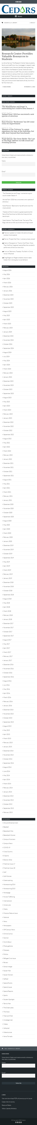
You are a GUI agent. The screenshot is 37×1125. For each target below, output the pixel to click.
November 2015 (9, 714)
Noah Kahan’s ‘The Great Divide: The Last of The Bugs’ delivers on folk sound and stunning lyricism (18, 141)
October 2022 (8, 430)
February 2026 (8, 286)
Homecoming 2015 (9, 888)
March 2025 (7, 323)
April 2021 (7, 488)
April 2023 (7, 406)
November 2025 (9, 299)
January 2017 (8, 660)
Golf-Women (8, 876)
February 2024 (8, 373)
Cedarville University (8, 1102)
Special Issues (8, 987)
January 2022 (8, 459)
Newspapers (7, 925)
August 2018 (7, 599)
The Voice (6, 1012)
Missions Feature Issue (11, 913)
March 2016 (7, 697)
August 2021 (7, 480)
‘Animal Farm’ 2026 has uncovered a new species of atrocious (18, 115)
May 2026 (7, 274)
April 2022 (7, 447)
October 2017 (8, 631)
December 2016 (8, 664)
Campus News (8, 843)
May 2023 (7, 401)
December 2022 (8, 422)
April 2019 (7, 566)
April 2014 (7, 779)
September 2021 (9, 475)
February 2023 (8, 414)
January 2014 (8, 792)
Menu (19, 16)
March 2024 (7, 369)
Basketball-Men (8, 831)
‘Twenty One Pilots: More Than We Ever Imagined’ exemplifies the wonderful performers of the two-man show (19, 245)
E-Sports (6, 856)
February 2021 (8, 496)
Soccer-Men (7, 970)
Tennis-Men (7, 1003)
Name (3, 161)
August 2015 (7, 726)
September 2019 (9, 558)
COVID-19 (7, 847)
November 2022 (9, 426)
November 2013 (9, 800)
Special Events (8, 983)
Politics (6, 954)
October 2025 (8, 303)
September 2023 (9, 393)
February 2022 (8, 455)
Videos (6, 1024)
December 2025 (8, 295)
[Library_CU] (18, 39)
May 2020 (7, 525)
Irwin (5, 251)
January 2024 (8, 377)
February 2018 (8, 615)
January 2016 (8, 705)
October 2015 (8, 718)
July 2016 (7, 685)
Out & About (7, 942)
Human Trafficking (9, 897)
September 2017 (9, 636)
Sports (6, 995)
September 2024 (9, 348)
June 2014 (7, 771)
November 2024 (9, 340)
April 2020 (7, 529)
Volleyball (7, 1028)
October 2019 (8, 553)
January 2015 (8, 746)
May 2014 (7, 775)
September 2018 (9, 594)
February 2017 (8, 656)
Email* (4, 171)
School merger (8, 966)
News (5, 921)
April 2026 (7, 278)
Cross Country (8, 851)
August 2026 (7, 270)
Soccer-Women (8, 975)
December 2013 (8, 796)
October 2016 (8, 673)
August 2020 (7, 521)
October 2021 (8, 471)
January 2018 (8, 619)
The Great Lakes (8, 1007)
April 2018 (7, 607)
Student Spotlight (9, 999)
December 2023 (8, 381)
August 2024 (7, 352)
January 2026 (8, 291)
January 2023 (8, 418)
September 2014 (9, 763)
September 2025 (9, 307)
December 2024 (8, 336)
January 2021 (8, 500)
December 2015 (8, 709)
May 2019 (7, 562)
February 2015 (8, 742)
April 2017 (7, 648)
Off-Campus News (9, 929)
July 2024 (7, 356)
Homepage (7, 892)
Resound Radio (6, 1105)
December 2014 (8, 751)
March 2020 (7, 533)
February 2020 (8, 537)
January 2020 (8, 541)
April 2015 (7, 734)
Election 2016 (8, 860)
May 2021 (7, 484)
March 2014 (7, 783)
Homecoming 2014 (9, 884)
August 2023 (7, 397)
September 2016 (9, 677)
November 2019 (9, 549)
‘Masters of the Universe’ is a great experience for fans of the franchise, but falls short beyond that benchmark (18, 131)
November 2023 (9, 385)
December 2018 (8, 582)
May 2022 (7, 443)
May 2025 (7, 315)
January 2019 (8, 578)
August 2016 (7, 681)
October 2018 (8, 590)
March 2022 (7, 451)
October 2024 (8, 344)
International (8, 901)
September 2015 (9, 722)
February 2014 (8, 788)
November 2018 (9, 586)
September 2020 (9, 516)
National (6, 917)
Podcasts (6, 950)
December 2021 (8, 463)
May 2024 (7, 360)
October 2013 (8, 804)
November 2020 (9, 508)
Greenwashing (8, 880)
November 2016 (9, 668)
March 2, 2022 (30, 86)
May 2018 (7, 603)
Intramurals (7, 905)
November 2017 (9, 627)
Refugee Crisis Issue (10, 958)
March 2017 (7, 652)
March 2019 (7, 570)
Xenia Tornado (8, 1036)
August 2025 (7, 311)
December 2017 (8, 623)
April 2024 (7, 365)
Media (5, 909)
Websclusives (8, 1032)
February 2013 (8, 812)
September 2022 (9, 434)
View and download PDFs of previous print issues (17, 1098)
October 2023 (8, 389)
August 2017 (7, 640)
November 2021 (9, 467)
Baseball (6, 827)
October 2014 (8, 759)
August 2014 (7, 767)
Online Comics (8, 934)
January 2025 (8, 332)
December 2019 (8, 545)
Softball (6, 979)
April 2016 (7, 693)
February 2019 (8, 574)
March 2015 (7, 738)
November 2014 (9, 755)
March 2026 (7, 282)
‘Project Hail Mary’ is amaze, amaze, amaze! (22, 239)
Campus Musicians (9, 839)
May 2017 (7, 644)
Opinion (6, 938)
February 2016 (8, 701)
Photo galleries (8, 946)
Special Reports (8, 991)
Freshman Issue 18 (9, 868)
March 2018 (7, 611)
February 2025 (8, 328)
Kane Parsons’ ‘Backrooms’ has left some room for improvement (18, 123)
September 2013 (9, 808)
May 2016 (7, 689)
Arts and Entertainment (11, 823)
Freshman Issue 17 (9, 864)
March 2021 (7, 492)
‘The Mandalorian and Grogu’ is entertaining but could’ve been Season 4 (18, 108)
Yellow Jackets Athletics (9, 1108)
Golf (5, 872)
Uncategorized (8, 1020)
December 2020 (8, 504)
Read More (7, 86)
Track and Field (8, 1016)
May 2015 (7, 730)
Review (6, 962)
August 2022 (7, 438)
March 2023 (7, 410)
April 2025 (7, 319)
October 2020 (8, 512)
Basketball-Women (9, 835)
